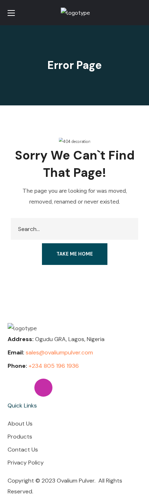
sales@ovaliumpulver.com (59, 352)
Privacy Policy (26, 462)
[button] (138, 12)
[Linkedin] (17, 388)
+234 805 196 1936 (54, 366)
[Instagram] (43, 388)
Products (20, 436)
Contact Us (23, 449)
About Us (20, 423)
